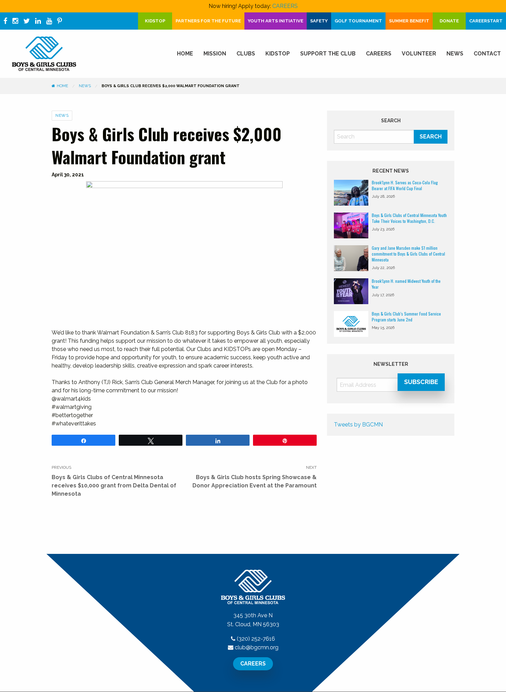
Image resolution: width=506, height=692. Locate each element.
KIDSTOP (155, 20)
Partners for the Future (208, 20)
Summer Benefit (409, 20)
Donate (449, 20)
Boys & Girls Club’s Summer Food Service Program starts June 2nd (406, 316)
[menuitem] (185, 53)
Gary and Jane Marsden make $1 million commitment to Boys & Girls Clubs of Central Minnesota (408, 253)
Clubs (245, 53)
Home (185, 53)
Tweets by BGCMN (358, 424)
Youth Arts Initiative (275, 20)
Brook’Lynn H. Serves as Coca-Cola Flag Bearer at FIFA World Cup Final (405, 185)
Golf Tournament (358, 20)
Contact (487, 53)
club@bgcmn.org (256, 647)
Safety (319, 20)
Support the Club (328, 53)
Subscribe (421, 381)
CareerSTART (486, 20)
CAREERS (285, 6)
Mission (214, 53)
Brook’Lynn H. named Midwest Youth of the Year (406, 284)
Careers (378, 53)
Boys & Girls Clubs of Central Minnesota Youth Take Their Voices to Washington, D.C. (409, 218)
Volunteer (419, 53)
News (454, 53)
